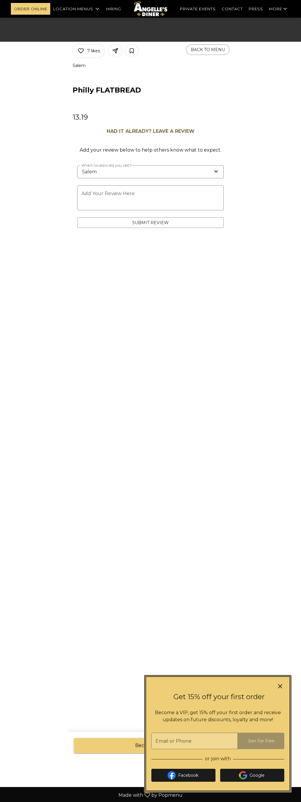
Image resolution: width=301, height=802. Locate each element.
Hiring (113, 8)
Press (256, 8)
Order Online (30, 8)
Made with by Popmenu (93, 795)
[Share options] (115, 50)
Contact (232, 8)
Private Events (198, 8)
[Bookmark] (131, 50)
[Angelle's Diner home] (150, 8)
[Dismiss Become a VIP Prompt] (280, 686)
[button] (76, 9)
